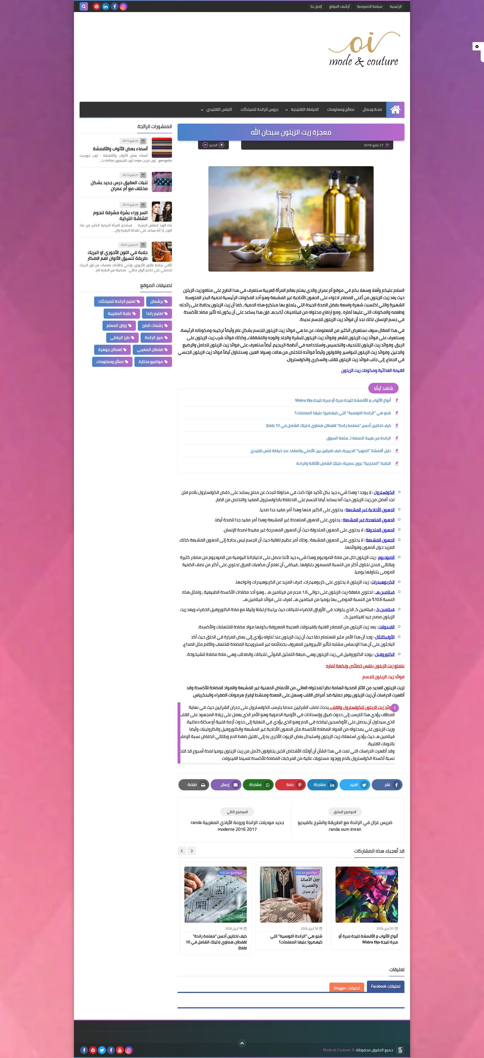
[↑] (242, 1043)
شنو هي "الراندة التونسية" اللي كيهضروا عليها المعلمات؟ (343, 412)
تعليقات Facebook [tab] (385, 986)
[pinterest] (97, 6)
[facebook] (114, 6)
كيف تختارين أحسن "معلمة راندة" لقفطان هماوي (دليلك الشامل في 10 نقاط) (328, 425)
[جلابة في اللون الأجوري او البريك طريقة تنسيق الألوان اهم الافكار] (162, 252)
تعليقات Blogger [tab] (347, 988)
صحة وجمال (372, 109)
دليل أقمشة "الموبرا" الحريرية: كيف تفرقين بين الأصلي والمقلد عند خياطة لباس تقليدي (320, 450)
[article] (237, 820)
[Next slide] (182, 851)
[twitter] (102, 1050)
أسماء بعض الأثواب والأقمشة (120, 148)
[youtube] (120, 1050)
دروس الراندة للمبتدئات (259, 109)
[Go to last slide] (191, 851)
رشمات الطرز (152, 325)
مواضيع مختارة (151, 361)
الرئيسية (396, 6)
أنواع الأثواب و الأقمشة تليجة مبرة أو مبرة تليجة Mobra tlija (343, 400)
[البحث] (84, 6)
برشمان (156, 301)
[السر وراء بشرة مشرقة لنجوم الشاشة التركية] (162, 212)
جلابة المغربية (119, 313)
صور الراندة (154, 337)
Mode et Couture (336, 1050)
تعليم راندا (154, 313)
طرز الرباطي (120, 337)
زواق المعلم (117, 325)
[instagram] (123, 6)
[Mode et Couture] (363, 50)
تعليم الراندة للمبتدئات (116, 301)
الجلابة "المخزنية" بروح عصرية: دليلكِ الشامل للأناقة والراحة (343, 463)
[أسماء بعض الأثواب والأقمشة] (162, 148)
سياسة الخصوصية (369, 6)
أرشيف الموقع (339, 6)
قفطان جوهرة (110, 349)
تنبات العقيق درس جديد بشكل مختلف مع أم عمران (119, 185)
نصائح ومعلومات (340, 109)
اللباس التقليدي (219, 109)
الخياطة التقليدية (305, 109)
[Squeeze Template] (400, 1050)
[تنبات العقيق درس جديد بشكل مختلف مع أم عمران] (162, 182)
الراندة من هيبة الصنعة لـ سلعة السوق (359, 438)
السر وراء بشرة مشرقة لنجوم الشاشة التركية (120, 215)
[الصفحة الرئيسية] (395, 109)
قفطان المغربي (150, 349)
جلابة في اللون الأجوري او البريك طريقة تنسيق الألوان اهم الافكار (117, 255)
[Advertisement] (181, 57)
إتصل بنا (316, 6)
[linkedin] (106, 6)
